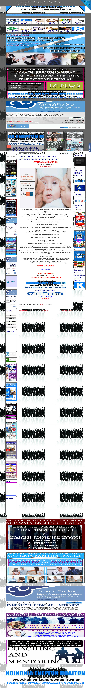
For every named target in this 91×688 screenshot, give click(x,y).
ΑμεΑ (11, 327)
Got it (75, 2)
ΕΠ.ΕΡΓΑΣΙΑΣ (12, 318)
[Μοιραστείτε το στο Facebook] (49, 304)
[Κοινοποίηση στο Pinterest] (51, 304)
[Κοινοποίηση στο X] (48, 304)
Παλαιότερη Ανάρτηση (67, 310)
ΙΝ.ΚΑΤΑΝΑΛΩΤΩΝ (11, 321)
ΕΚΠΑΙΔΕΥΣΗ (25, 306)
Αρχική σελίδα (45, 310)
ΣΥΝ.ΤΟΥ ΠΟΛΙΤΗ (12, 324)
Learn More (69, 2)
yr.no (16, 287)
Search (78, 163)
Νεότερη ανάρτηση (23, 310)
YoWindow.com (9, 287)
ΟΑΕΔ (11, 315)
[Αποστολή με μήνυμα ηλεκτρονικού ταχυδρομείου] (46, 304)
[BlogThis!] (47, 304)
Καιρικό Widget (11, 281)
